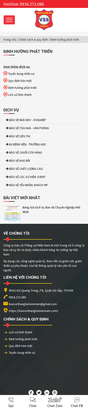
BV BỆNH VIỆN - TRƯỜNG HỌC (27, 144)
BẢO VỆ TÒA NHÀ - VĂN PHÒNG (28, 128)
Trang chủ (9, 39)
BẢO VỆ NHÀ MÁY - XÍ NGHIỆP (27, 120)
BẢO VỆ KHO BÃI (19, 161)
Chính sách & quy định (33, 39)
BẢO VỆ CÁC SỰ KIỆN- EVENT (27, 177)
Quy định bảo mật (20, 346)
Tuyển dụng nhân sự (22, 353)
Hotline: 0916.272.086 (23, 4)
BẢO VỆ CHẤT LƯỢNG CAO (25, 169)
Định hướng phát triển (23, 339)
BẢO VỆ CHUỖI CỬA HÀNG (25, 152)
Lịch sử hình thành (20, 332)
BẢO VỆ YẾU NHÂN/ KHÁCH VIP (28, 185)
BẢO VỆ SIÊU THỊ (19, 136)
